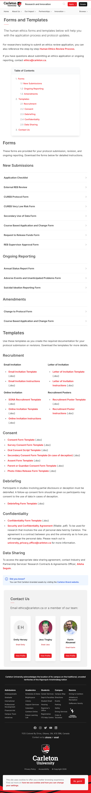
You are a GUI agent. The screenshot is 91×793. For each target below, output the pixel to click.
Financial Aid (10, 710)
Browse (82, 11)
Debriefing (30, 114)
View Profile (21, 656)
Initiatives (9, 717)
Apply (71, 4)
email (56, 737)
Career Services (47, 694)
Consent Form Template (21, 439)
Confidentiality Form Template (25, 520)
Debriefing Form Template (22, 503)
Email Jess (45, 645)
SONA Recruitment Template (25, 399)
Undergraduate (11, 694)
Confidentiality (32, 119)
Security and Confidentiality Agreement (30, 525)
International (10, 701)
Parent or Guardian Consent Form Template (32, 465)
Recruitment (30, 104)
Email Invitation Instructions (24, 381)
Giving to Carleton (76, 694)
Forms (21, 78)
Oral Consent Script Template (24, 450)
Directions (59, 697)
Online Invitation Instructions (25, 418)
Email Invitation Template (23, 371)
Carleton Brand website (68, 582)
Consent (29, 109)
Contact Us (24, 130)
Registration (46, 714)
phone (48, 737)
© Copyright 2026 (59, 769)
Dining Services (61, 712)
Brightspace (30, 697)
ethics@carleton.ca (35, 60)
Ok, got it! (77, 781)
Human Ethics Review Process (57, 48)
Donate (83, 4)
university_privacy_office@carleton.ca (29, 542)
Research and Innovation (38, 4)
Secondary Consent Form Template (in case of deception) (40, 455)
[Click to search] (64, 4)
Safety (57, 708)
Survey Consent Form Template (25, 445)
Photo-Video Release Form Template (28, 471)
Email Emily (20, 645)
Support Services (32, 704)
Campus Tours (10, 714)
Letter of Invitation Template (68, 371)
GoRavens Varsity (76, 703)
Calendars (29, 708)
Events (57, 701)
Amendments (31, 94)
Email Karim (70, 647)
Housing (44, 704)
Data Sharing (31, 124)
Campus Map (60, 694)
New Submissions (32, 83)
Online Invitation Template (23, 409)
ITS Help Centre (47, 717)
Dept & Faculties (47, 697)
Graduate (8, 697)
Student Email (46, 701)
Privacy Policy (30, 769)
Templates (23, 99)
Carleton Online (31, 712)
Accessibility (44, 769)
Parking (58, 704)
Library (28, 701)
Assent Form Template (20, 460)
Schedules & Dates (32, 694)
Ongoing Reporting (33, 88)
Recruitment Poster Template (69, 399)
